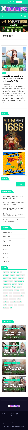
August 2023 (6, 245)
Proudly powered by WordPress (9, 413)
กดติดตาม (20, 278)
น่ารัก (21, 290)
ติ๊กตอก (13, 287)
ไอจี (11, 308)
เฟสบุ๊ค (5, 305)
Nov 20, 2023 (8, 389)
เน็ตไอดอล (5, 302)
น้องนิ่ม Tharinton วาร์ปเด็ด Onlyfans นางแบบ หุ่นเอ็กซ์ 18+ (13, 335)
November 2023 (7, 232)
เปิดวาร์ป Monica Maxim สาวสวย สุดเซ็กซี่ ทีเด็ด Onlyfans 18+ (14, 386)
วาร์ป (23, 293)
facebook (13, 272)
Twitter (22, 275)
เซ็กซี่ (19, 299)
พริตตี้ (10, 293)
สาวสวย (4, 73)
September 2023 (7, 241)
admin (14, 84)
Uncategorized (7, 328)
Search (4, 179)
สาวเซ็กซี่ (21, 296)
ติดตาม (20, 284)
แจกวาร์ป (10, 305)
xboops (5, 278)
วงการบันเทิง (17, 293)
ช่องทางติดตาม (7, 284)
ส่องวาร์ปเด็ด (13, 299)
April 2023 (6, 261)
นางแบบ (17, 290)
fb (18, 272)
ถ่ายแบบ (19, 287)
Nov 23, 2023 (8, 354)
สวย (10, 296)
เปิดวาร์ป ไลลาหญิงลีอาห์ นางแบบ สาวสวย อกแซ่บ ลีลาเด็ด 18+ (13, 352)
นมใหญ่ (5, 290)
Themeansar (14, 416)
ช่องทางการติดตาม (7, 281)
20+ (8, 272)
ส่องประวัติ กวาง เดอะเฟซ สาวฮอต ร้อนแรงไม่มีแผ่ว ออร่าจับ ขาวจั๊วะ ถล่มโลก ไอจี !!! (12, 78)
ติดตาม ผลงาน (6, 287)
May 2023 (5, 257)
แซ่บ (16, 305)
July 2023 (5, 249)
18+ (4, 272)
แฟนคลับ (21, 305)
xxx (10, 278)
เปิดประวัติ (12, 302)
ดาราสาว (14, 284)
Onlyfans (12, 275)
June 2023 (6, 253)
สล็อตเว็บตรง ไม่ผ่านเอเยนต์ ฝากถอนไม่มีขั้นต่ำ (14, 426)
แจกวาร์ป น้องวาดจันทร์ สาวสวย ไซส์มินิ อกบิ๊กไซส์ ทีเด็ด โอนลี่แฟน (13, 369)
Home (14, 419)
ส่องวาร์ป (5, 299)
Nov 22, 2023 (8, 372)
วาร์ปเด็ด (5, 296)
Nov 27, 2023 (8, 337)
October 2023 (6, 237)
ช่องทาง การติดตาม (19, 281)
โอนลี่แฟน (5, 308)
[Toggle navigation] (25, 16)
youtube (14, 278)
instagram (5, 275)
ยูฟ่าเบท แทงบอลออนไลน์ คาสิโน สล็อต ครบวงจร (14, 423)
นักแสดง (11, 290)
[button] (21, 16)
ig (20, 272)
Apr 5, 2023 (7, 84)
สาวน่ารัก (14, 328)
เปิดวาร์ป (19, 302)
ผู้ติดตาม (5, 293)
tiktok (17, 275)
